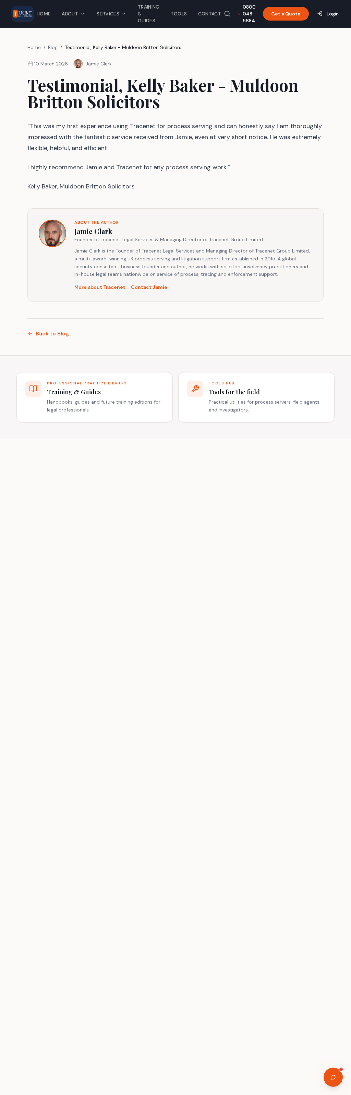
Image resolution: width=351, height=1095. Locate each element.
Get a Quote (286, 14)
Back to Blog (52, 333)
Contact (209, 14)
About (70, 14)
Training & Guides (149, 14)
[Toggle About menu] (83, 14)
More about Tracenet (99, 287)
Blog (53, 47)
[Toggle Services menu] (124, 14)
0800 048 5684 (249, 14)
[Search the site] (227, 14)
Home (44, 14)
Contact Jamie (149, 287)
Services (108, 14)
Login (333, 14)
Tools (179, 14)
